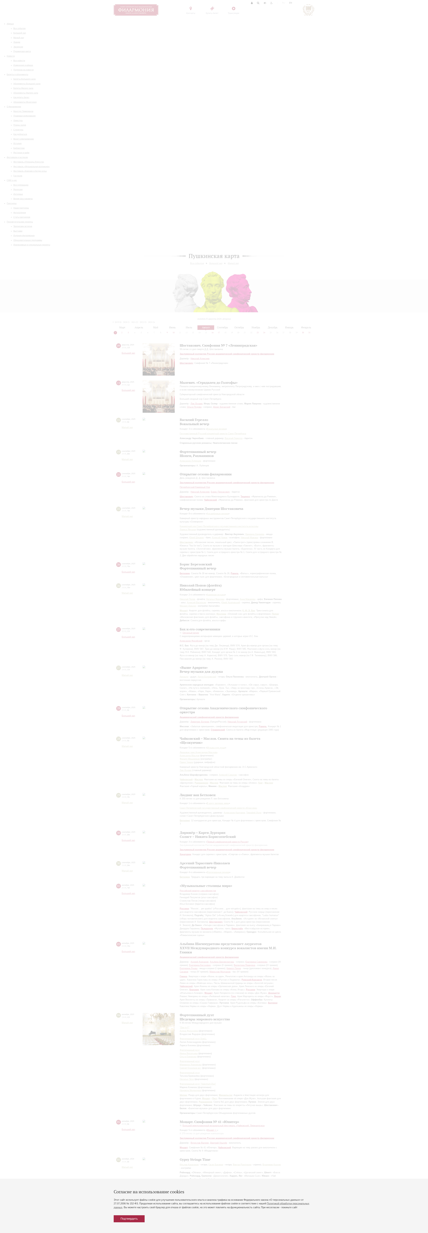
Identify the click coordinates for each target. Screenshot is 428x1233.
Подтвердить (129, 1218)
